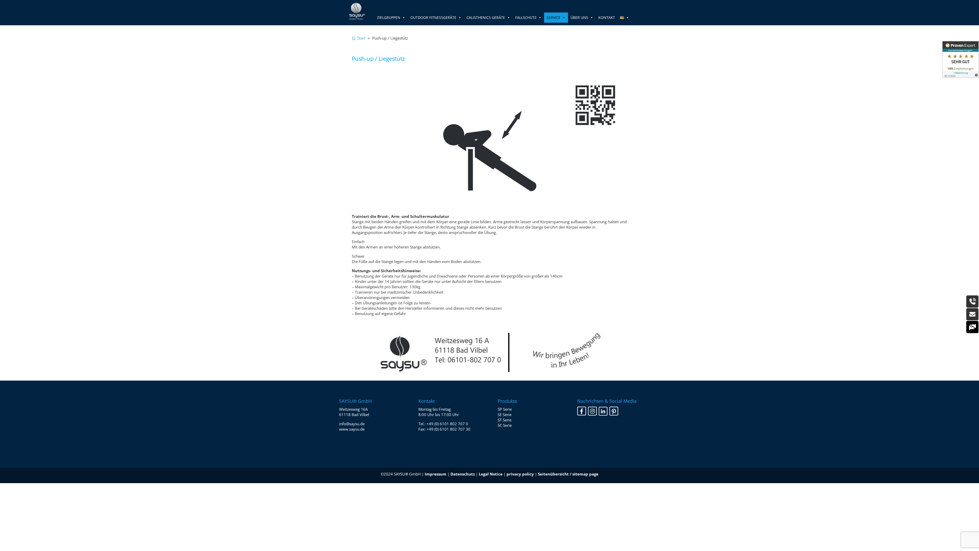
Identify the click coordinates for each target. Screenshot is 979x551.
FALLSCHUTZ (525, 17)
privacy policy (520, 474)
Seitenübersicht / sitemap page (568, 474)
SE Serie (504, 414)
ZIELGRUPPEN (388, 17)
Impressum (435, 474)
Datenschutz (462, 474)
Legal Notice (491, 474)
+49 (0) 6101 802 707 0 (447, 423)
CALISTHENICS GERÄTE (486, 17)
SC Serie (505, 425)
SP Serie (505, 409)
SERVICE (553, 17)
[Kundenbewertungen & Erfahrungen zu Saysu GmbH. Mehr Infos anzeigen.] (960, 59)
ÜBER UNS (579, 17)
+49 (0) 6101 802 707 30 (448, 429)
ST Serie (504, 419)
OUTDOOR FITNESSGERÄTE (433, 17)
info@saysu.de (352, 423)
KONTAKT (606, 17)
